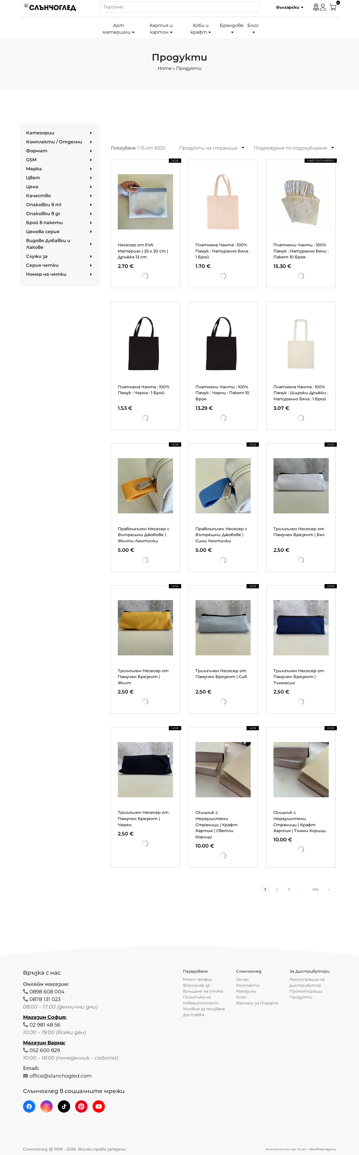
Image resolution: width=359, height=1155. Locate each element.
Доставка (193, 1014)
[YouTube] (99, 1106)
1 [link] (265, 889)
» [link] (329, 889)
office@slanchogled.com (60, 1076)
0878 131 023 (45, 999)
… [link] (301, 889)
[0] (333, 6)
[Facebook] (29, 1106)
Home (165, 68)
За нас (242, 979)
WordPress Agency (322, 1149)
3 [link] (289, 889)
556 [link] (315, 889)
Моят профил (197, 979)
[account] (322, 6)
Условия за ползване (204, 1008)
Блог (253, 25)
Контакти (247, 985)
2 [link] (277, 889)
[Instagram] (46, 1106)
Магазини (246, 991)
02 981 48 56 (44, 1025)
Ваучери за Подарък (257, 1002)
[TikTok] (64, 1106)
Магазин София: (44, 1017)
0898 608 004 (47, 992)
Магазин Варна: (44, 1043)
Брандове (231, 25)
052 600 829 (44, 1050)
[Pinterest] (81, 1106)
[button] (288, 7)
